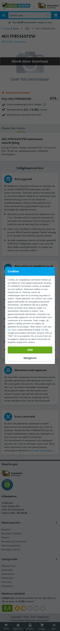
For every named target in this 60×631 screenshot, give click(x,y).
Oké (30, 349)
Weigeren (30, 358)
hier (9, 330)
